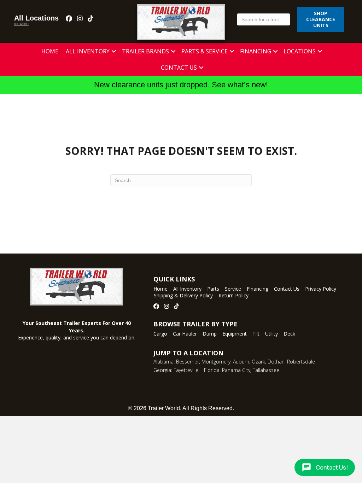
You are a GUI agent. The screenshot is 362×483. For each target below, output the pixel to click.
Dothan (276, 361)
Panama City (236, 370)
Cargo (160, 334)
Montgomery (216, 361)
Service (233, 289)
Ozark (258, 361)
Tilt (255, 334)
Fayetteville (186, 370)
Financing (255, 51)
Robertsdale (301, 361)
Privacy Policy (320, 289)
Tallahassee (266, 370)
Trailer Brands (145, 51)
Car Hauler (185, 334)
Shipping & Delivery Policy (183, 296)
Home (49, 51)
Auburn (241, 361)
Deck (289, 334)
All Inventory (88, 51)
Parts (213, 289)
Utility (271, 334)
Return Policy (233, 296)
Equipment (234, 334)
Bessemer (187, 361)
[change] (21, 24)
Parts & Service (204, 51)
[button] (114, 51)
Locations (300, 51)
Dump (210, 334)
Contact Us (179, 67)
